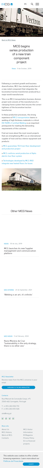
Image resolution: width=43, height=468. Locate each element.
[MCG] (7, 4)
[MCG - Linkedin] (3, 418)
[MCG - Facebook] (6, 418)
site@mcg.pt (6, 413)
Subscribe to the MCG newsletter (18, 387)
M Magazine (28, 435)
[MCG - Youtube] (10, 418)
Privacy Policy (28, 438)
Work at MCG (7, 435)
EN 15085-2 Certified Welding (14, 123)
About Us (5, 429)
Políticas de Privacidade (13, 461)
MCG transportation (21, 117)
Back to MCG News (9, 40)
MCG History (7, 432)
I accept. (31, 464)
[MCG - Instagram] (13, 418)
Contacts (5, 438)
